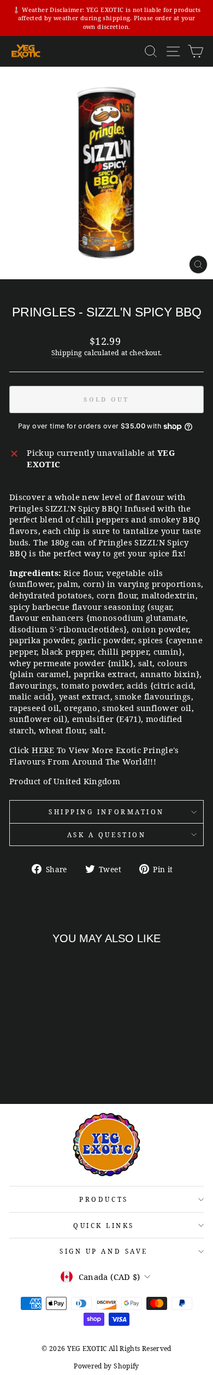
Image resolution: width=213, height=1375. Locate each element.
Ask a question (106, 834)
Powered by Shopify (106, 1366)
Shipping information (106, 811)
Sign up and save (104, 1251)
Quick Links (103, 1225)
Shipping (66, 352)
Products (103, 1199)
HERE (43, 749)
